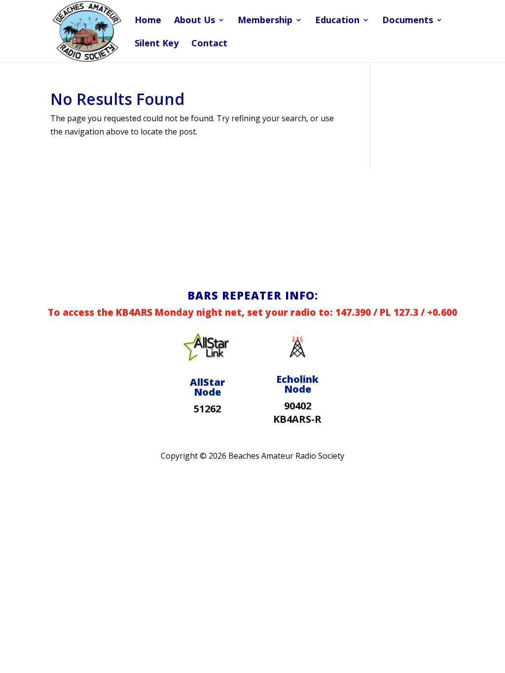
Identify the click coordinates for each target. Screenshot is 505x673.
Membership (265, 21)
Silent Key (157, 44)
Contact (209, 44)
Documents (407, 21)
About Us (194, 21)
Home (148, 21)
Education (337, 21)
